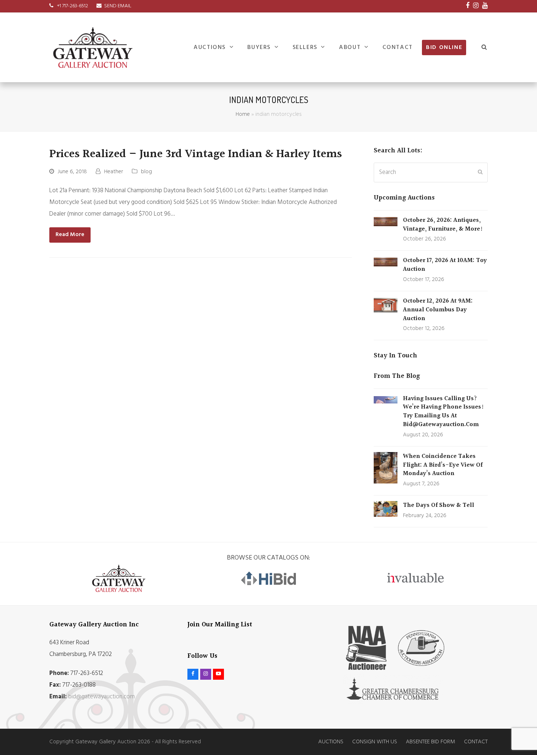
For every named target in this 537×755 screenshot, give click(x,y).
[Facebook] (467, 6)
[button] (484, 47)
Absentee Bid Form (430, 742)
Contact (476, 742)
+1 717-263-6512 (72, 6)
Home (243, 114)
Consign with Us (374, 742)
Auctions (330, 742)
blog (146, 172)
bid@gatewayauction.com (101, 697)
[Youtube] (485, 6)
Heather (113, 172)
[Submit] (480, 172)
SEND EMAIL (118, 6)
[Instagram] (476, 6)
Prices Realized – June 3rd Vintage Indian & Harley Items (195, 154)
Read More (70, 234)
